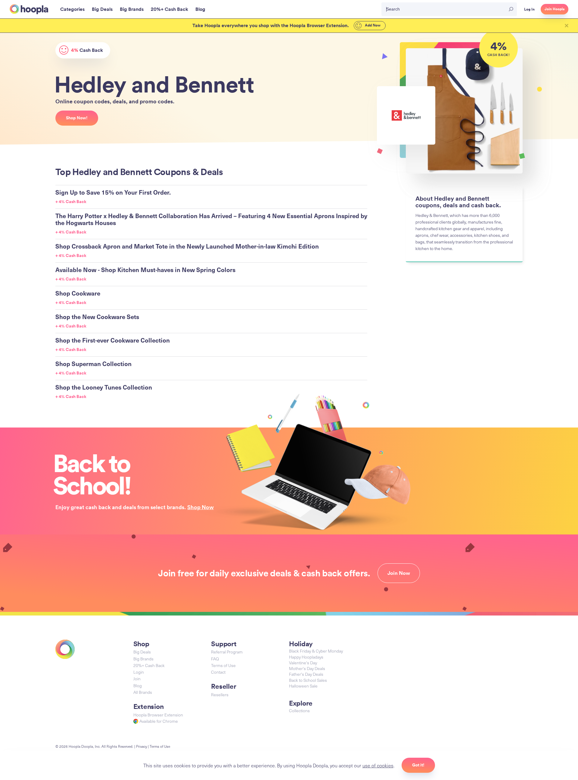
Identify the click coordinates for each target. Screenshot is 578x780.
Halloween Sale (303, 686)
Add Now (372, 25)
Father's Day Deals (306, 674)
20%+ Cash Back (149, 665)
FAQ (215, 659)
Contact (218, 672)
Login (138, 672)
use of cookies (377, 765)
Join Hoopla (554, 9)
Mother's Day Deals (307, 668)
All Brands (142, 692)
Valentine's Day (303, 663)
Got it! (418, 765)
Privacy (141, 746)
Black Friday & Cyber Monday (316, 651)
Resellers (219, 694)
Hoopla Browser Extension (158, 715)
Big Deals (142, 652)
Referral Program (227, 652)
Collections (299, 710)
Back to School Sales (308, 680)
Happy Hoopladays (306, 657)
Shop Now (200, 507)
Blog (137, 685)
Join (137, 678)
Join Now (398, 573)
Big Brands (143, 659)
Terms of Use (223, 665)
